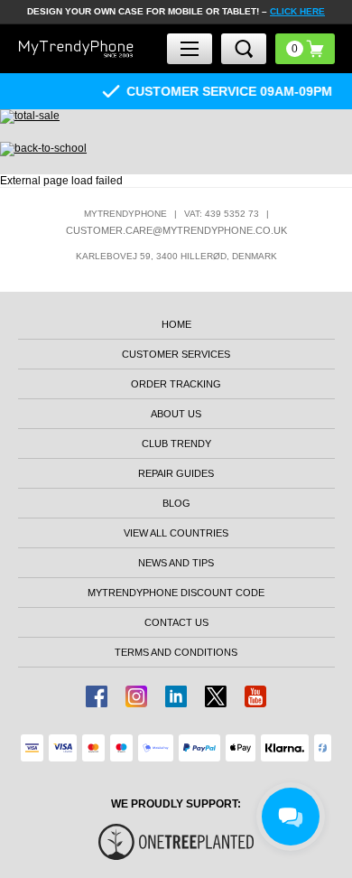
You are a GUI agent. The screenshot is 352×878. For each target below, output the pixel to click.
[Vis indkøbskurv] (305, 48)
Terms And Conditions (176, 652)
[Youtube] (255, 696)
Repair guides (176, 473)
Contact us (176, 622)
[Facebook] (96, 696)
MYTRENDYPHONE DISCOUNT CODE (176, 592)
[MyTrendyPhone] (76, 49)
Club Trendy (176, 443)
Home (176, 324)
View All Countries (176, 533)
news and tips (176, 562)
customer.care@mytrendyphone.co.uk (176, 230)
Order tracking (176, 383)
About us (176, 413)
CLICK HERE (297, 11)
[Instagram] (136, 696)
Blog (176, 503)
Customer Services (176, 354)
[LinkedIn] (176, 696)
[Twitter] (216, 696)
